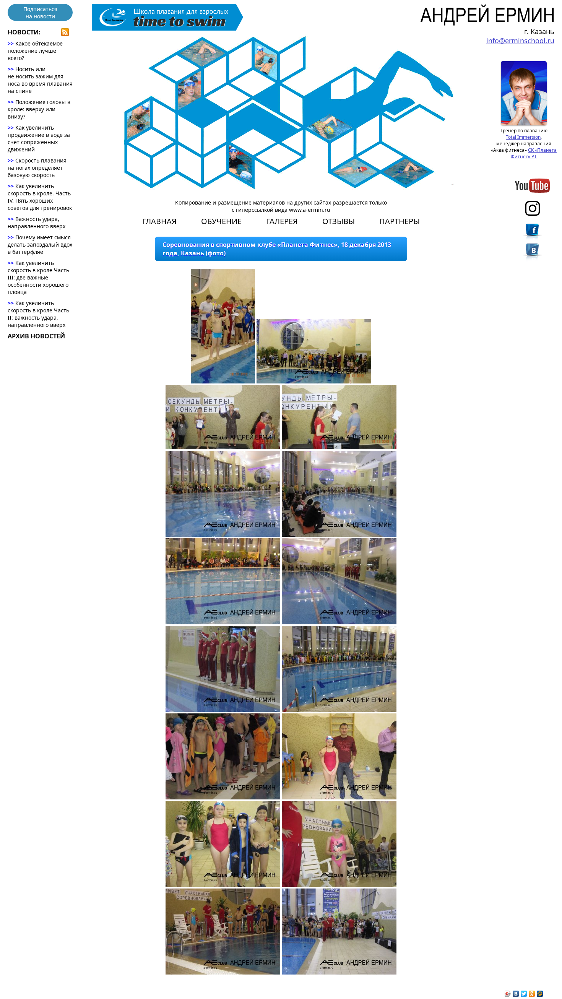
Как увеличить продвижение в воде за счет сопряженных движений (39, 138)
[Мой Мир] (540, 994)
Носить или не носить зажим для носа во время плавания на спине (40, 79)
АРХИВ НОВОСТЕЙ (36, 336)
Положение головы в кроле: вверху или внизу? (39, 109)
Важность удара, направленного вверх (36, 222)
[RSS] (65, 32)
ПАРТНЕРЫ (399, 221)
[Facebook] (532, 234)
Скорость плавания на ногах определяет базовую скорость (37, 168)
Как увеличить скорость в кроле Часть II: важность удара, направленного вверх (38, 313)
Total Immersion (523, 137)
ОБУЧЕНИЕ (221, 221)
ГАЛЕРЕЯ (282, 221)
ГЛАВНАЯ (159, 221)
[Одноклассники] (532, 994)
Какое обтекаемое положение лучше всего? (35, 51)
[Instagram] (532, 208)
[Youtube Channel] (532, 185)
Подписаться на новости (40, 12)
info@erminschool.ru (520, 40)
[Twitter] (524, 994)
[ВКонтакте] (516, 994)
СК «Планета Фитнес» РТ (534, 153)
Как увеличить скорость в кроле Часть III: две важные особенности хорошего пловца (38, 277)
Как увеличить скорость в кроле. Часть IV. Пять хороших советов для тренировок (40, 196)
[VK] (532, 253)
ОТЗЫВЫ (338, 221)
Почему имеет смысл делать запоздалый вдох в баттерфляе (40, 244)
